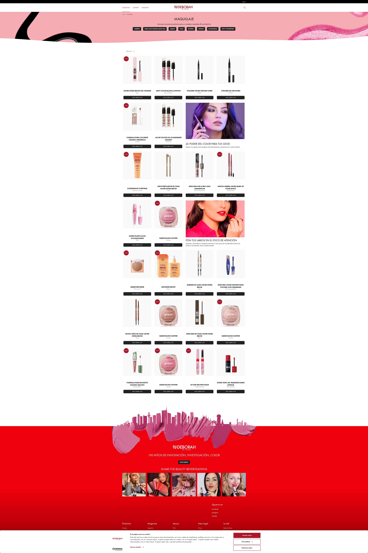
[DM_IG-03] (184, 484)
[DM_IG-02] (159, 484)
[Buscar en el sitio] (245, 7)
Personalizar (246, 541)
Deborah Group (227, 528)
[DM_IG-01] (134, 484)
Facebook (215, 509)
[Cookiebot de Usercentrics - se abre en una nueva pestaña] (117, 549)
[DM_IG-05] (234, 484)
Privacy (200, 528)
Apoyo (244, 1)
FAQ (174, 528)
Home (123, 14)
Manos (201, 29)
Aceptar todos (247, 535)
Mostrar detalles (135, 547)
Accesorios (212, 29)
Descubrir (184, 462)
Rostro (191, 29)
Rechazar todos (247, 548)
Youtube (214, 516)
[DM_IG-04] (209, 484)
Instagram (215, 512)
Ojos (181, 29)
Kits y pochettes (228, 29)
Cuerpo (137, 29)
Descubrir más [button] (137, 97)
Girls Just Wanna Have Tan (155, 29)
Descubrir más (168, 97)
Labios (172, 29)
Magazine (150, 528)
